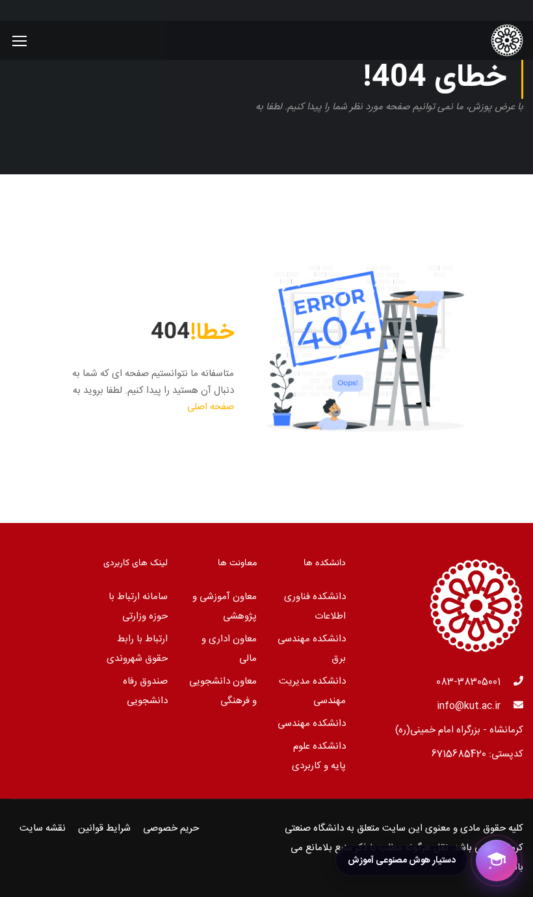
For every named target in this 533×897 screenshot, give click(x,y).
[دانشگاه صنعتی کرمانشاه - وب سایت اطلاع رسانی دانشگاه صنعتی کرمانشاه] (473, 40)
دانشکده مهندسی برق (312, 649)
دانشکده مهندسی (312, 724)
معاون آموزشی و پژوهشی (224, 606)
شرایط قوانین (104, 828)
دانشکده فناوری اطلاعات (315, 606)
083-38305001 (468, 682)
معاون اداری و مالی (229, 649)
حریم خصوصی (171, 828)
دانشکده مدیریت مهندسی (312, 691)
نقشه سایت (43, 828)
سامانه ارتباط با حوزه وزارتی (138, 606)
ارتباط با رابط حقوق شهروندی (137, 649)
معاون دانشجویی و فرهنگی (223, 691)
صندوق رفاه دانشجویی (145, 691)
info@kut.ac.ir (468, 706)
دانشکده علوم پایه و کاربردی (319, 756)
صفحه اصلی (210, 407)
